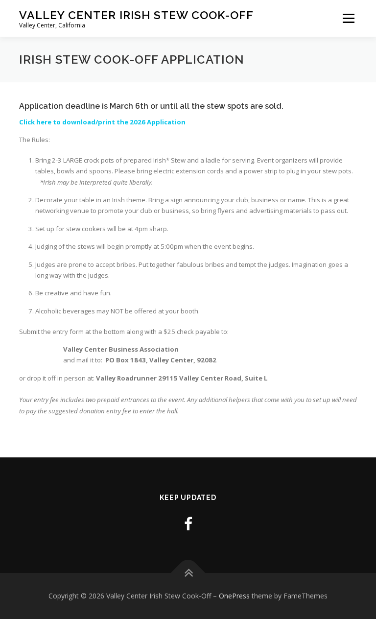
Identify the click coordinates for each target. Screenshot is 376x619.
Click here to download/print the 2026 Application (102, 122)
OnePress (234, 595)
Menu (348, 18)
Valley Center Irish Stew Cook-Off (136, 15)
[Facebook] (188, 524)
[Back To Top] (188, 573)
